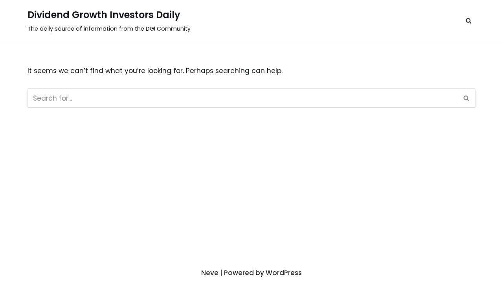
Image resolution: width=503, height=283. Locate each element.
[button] (469, 21)
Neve (209, 272)
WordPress (284, 272)
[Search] (466, 98)
